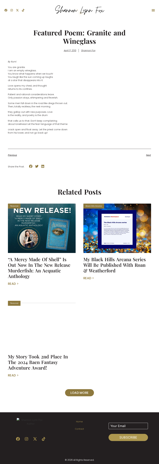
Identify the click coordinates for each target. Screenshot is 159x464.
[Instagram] (11, 10)
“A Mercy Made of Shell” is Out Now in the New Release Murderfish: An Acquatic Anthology (39, 267)
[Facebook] (6, 10)
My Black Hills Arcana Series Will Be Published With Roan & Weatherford (114, 265)
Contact (79, 428)
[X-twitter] (17, 10)
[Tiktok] (23, 10)
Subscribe (128, 437)
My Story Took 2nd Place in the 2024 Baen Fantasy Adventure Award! (38, 362)
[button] (153, 10)
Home (79, 421)
